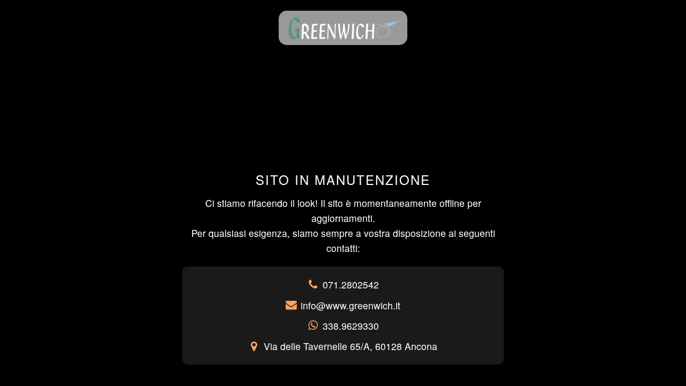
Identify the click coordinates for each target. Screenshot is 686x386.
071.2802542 (351, 284)
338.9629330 (351, 325)
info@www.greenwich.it (350, 305)
